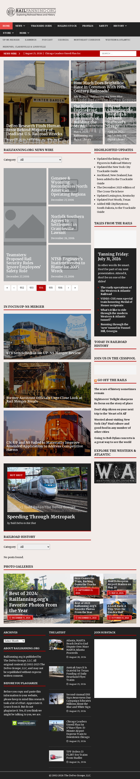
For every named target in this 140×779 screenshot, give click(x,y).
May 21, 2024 (117, 593)
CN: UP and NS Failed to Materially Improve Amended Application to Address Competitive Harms (44, 446)
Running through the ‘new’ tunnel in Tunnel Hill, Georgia (115, 328)
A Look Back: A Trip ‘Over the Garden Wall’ (117, 609)
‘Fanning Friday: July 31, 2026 (113, 256)
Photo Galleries (18, 566)
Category (10, 159)
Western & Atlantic (118, 40)
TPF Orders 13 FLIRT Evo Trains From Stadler (77, 754)
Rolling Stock (67, 25)
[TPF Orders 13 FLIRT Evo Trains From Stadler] (56, 755)
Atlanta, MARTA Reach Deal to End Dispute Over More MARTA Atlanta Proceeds (77, 647)
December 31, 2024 (21, 618)
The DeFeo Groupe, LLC (18, 660)
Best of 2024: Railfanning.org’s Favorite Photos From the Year (33, 602)
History (119, 25)
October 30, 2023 (120, 618)
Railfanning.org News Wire (43, 139)
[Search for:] (118, 53)
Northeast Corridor (87, 40)
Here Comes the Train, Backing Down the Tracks (85, 581)
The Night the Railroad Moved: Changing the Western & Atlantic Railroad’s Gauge (120, 112)
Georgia (63, 40)
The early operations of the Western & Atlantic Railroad (116, 291)
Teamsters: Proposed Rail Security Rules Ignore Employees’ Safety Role (23, 263)
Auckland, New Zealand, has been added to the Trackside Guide (115, 179)
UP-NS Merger (11, 40)
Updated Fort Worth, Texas (113, 199)
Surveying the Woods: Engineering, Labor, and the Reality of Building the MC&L (86, 114)
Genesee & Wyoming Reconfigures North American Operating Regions (69, 186)
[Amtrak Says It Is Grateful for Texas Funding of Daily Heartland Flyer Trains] (56, 671)
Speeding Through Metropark (41, 517)
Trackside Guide (41, 25)
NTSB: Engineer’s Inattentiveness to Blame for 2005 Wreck (68, 265)
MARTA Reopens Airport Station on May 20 (119, 584)
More (23, 33)
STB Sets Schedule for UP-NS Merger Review (43, 353)
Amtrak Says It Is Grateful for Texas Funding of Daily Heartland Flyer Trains (77, 674)
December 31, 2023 (87, 618)
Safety (103, 25)
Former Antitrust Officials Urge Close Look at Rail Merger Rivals (44, 400)
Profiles (87, 25)
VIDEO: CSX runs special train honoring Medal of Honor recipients (117, 302)
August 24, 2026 (77, 762)
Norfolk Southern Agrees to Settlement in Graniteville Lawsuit (67, 224)
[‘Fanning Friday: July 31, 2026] (115, 246)
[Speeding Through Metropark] (47, 489)
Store (7, 33)
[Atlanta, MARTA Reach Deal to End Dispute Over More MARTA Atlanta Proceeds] (56, 644)
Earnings (30, 40)
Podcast (47, 40)
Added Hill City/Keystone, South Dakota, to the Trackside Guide (116, 208)
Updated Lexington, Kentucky (116, 195)
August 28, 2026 (77, 657)
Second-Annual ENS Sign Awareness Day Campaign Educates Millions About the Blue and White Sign (78, 701)
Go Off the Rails (112, 380)
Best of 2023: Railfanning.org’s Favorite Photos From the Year (85, 608)
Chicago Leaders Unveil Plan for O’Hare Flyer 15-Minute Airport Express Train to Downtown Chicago (78, 729)
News (18, 25)
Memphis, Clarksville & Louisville (24, 46)
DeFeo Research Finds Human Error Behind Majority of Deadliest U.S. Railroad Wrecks (34, 130)
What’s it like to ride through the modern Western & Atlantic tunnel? (114, 315)
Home (6, 25)
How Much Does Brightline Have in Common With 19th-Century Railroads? (100, 87)
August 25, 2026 (77, 684)
